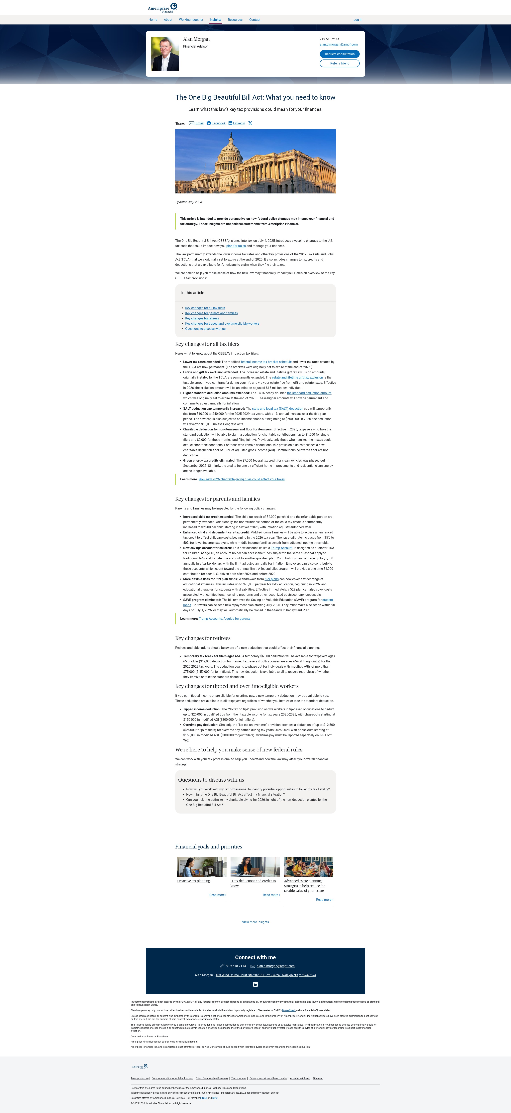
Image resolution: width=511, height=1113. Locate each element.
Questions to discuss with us (205, 329)
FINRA (203, 1098)
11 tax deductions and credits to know (253, 883)
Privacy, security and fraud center (268, 1078)
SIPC (215, 1098)
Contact (254, 20)
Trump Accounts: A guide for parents (224, 618)
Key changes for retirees (202, 318)
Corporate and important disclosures (172, 1078)
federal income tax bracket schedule (266, 362)
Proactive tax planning (193, 881)
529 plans (272, 579)
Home (153, 20)
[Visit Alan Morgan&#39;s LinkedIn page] (255, 984)
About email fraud (300, 1078)
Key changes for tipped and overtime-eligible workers (222, 323)
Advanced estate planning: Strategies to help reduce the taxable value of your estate (304, 885)
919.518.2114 (329, 39)
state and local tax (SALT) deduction (277, 408)
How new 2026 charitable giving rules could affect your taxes (242, 479)
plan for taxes (236, 246)
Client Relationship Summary (212, 1078)
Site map (318, 1078)
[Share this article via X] (250, 123)
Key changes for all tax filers (205, 308)
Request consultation (340, 54)
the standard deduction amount (309, 393)
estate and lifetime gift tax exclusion (297, 377)
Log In (358, 20)
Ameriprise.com (140, 1078)
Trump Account (281, 548)
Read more (217, 895)
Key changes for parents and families (211, 313)
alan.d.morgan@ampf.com (339, 44)
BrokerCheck (289, 1010)
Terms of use (238, 1078)
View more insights (255, 922)
